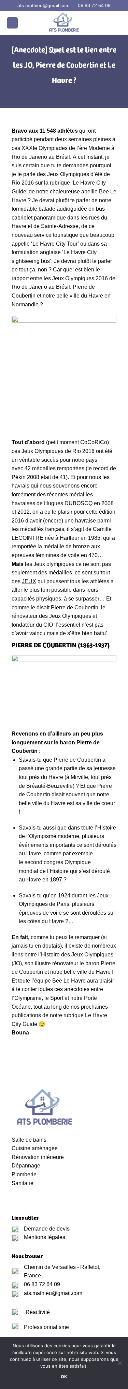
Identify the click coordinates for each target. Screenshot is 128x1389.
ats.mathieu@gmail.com (43, 5)
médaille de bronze (66, 546)
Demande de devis (47, 1229)
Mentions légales (44, 1237)
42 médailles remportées (54, 468)
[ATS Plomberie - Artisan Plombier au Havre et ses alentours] (64, 23)
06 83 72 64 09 (94, 5)
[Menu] (12, 22)
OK (64, 1376)
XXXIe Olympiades (45, 148)
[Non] (119, 1364)
